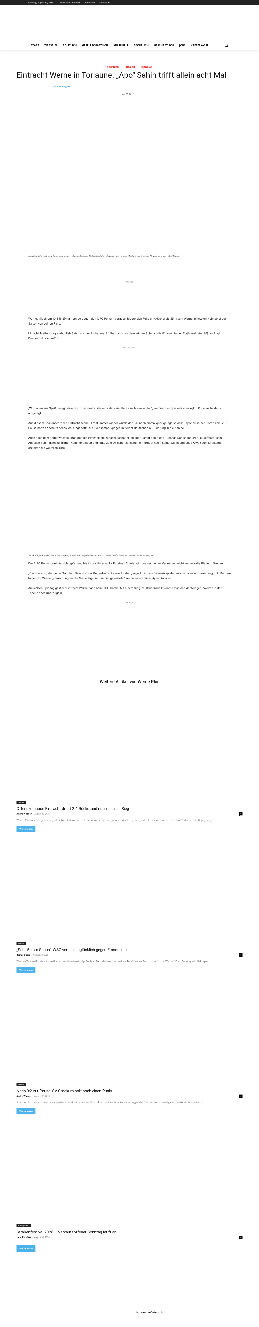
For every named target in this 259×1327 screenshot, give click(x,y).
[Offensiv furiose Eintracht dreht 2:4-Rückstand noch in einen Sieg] (129, 747)
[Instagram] (213, 3)
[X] (218, 3)
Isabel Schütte (23, 1237)
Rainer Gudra (23, 954)
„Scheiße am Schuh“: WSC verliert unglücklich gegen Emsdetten (71, 950)
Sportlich (113, 67)
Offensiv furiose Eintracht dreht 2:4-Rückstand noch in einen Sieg (72, 808)
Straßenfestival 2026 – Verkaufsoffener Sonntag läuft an (66, 1232)
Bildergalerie (24, 1225)
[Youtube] (228, 3)
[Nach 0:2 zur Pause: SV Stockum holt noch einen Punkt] (129, 1029)
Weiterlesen (26, 829)
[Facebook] (207, 3)
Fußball (130, 67)
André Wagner (62, 86)
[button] (226, 45)
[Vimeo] (223, 3)
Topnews (146, 67)
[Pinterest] (72, 266)
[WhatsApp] (81, 266)
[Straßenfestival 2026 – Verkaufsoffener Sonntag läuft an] (129, 1170)
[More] (90, 266)
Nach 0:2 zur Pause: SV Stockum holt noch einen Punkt (64, 1091)
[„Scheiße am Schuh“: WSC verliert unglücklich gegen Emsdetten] (129, 888)
